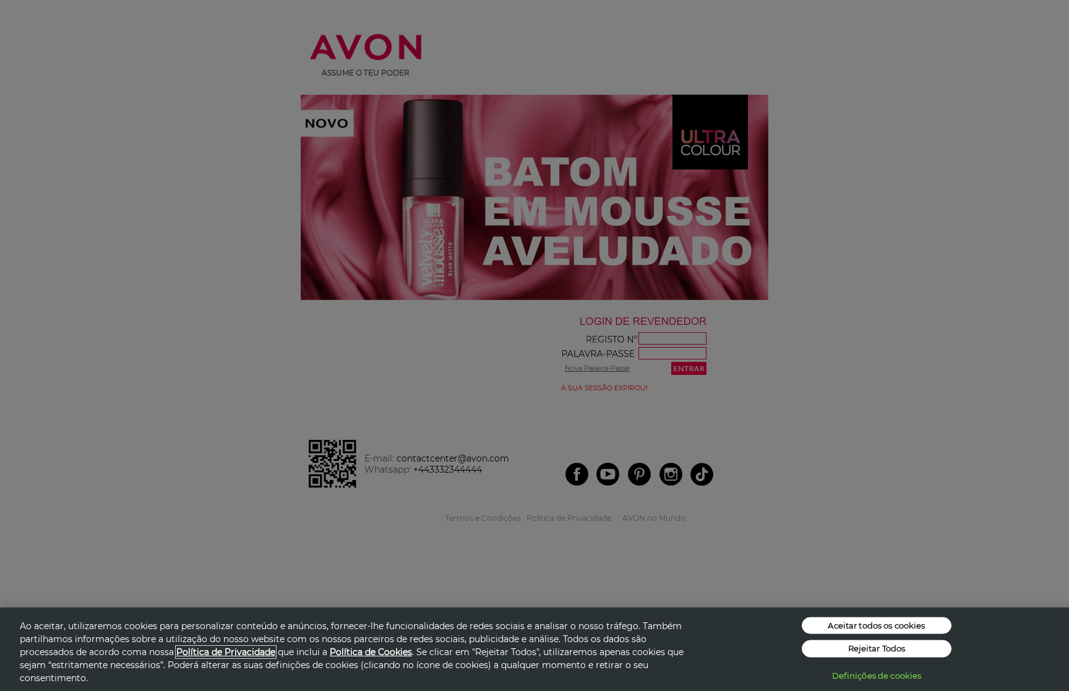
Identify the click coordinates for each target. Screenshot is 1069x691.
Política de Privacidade (225, 652)
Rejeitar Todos (877, 648)
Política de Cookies (371, 652)
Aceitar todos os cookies (876, 625)
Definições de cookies (877, 675)
